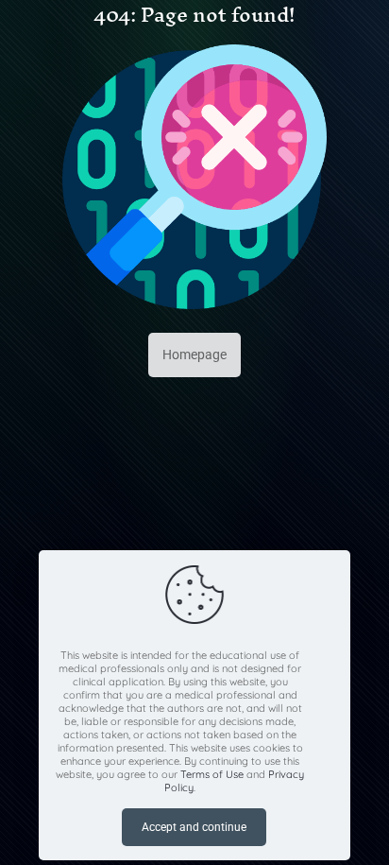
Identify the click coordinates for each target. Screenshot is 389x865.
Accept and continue (194, 827)
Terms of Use (212, 774)
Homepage (194, 354)
